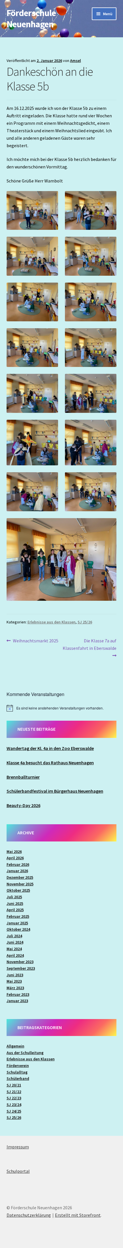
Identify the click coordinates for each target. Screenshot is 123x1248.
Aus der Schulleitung (25, 1052)
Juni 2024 (15, 942)
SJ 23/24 (14, 1104)
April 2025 (15, 909)
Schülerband (18, 1078)
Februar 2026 (18, 864)
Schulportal (18, 1171)
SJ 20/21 (14, 1085)
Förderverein (18, 1065)
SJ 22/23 (14, 1098)
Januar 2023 (17, 1000)
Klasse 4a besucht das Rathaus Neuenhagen (50, 762)
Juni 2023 (15, 974)
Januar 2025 (17, 923)
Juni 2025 (15, 903)
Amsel (75, 60)
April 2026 (15, 857)
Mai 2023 (14, 981)
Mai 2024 (14, 948)
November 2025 (20, 884)
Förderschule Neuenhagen (31, 18)
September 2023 (21, 968)
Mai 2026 (14, 851)
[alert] (62, 708)
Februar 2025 (18, 916)
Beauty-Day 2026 (23, 805)
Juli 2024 (14, 935)
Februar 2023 (18, 994)
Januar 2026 (17, 870)
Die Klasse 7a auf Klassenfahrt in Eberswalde (89, 644)
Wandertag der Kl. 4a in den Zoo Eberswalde (50, 748)
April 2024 (15, 955)
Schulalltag (17, 1072)
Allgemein (15, 1046)
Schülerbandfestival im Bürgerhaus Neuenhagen (55, 791)
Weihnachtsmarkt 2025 (35, 641)
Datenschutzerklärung (29, 1215)
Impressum (18, 1147)
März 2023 (15, 987)
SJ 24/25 (14, 1111)
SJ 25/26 (85, 622)
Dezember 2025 (20, 877)
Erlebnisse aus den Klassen (51, 622)
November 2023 (20, 961)
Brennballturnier (23, 777)
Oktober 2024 (18, 929)
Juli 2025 (14, 896)
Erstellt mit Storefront (78, 1215)
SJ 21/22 (14, 1091)
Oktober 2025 (18, 890)
